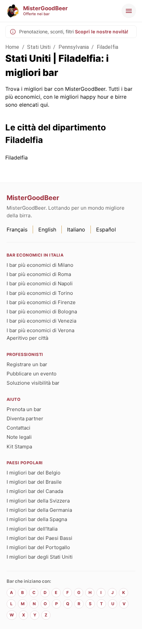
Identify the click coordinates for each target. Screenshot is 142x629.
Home (12, 47)
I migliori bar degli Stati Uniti (40, 557)
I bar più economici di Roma (39, 274)
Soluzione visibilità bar (33, 383)
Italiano (76, 229)
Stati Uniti (39, 47)
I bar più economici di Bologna (42, 311)
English (47, 229)
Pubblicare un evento (31, 373)
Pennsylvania (73, 47)
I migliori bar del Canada (35, 491)
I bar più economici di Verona (40, 330)
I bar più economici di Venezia (41, 321)
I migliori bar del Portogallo (38, 547)
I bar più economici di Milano (40, 265)
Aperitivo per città (27, 338)
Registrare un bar (27, 364)
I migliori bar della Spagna (37, 519)
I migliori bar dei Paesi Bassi (39, 538)
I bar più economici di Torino (40, 293)
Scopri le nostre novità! (101, 31)
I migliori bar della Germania (39, 510)
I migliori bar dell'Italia (32, 529)
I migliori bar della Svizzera (38, 501)
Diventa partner (25, 418)
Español (106, 229)
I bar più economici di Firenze (41, 302)
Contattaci (18, 428)
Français (17, 229)
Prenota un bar (24, 409)
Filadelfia (108, 47)
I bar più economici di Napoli (40, 283)
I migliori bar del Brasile (34, 482)
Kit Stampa (19, 446)
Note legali (19, 437)
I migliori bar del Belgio (33, 473)
